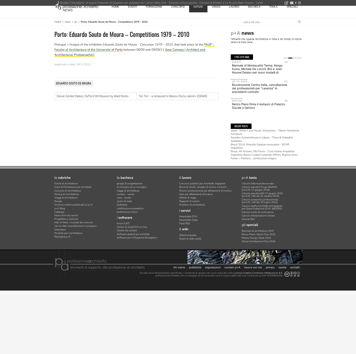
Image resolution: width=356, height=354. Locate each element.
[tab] (286, 58)
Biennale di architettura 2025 (258, 230)
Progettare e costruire (66, 219)
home (115, 6)
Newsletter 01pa (188, 220)
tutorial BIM (248, 219)
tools (273, 6)
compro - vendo (125, 194)
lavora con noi (253, 267)
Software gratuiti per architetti (133, 234)
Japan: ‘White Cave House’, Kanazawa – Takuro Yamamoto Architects (265, 132)
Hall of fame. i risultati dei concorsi (73, 222)
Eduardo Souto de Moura (73, 83)
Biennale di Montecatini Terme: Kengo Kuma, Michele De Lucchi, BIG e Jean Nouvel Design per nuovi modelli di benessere (257, 70)
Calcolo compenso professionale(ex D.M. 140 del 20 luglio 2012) (260, 201)
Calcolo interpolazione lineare (258, 215)
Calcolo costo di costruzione (257, 212)
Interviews (60, 229)
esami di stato (124, 201)
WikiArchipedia (187, 235)
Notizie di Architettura (66, 194)
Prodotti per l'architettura (68, 233)
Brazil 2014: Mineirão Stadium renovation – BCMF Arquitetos (260, 146)
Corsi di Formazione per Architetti (72, 187)
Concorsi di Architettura (67, 190)
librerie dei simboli (127, 230)
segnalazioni (213, 267)
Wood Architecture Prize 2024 (258, 241)
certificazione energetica (130, 208)
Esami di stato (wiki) (190, 238)
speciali (292, 6)
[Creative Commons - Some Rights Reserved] (292, 274)
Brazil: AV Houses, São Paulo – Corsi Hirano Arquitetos (263, 151)
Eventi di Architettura (66, 183)
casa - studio (124, 197)
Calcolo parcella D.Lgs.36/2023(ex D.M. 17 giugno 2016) (259, 188)
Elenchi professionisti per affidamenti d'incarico (205, 190)
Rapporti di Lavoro (189, 201)
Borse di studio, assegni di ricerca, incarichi (203, 187)
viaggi (216, 6)
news (68, 10)
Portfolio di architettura (192, 204)
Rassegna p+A (62, 236)
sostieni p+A (232, 267)
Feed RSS (184, 223)
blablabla (122, 204)
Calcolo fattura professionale (258, 183)
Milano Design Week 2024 (256, 238)
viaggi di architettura (128, 190)
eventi (132, 6)
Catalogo (59, 212)
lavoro (234, 6)
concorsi (178, 6)
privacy (270, 267)
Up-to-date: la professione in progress (75, 226)
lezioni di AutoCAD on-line (132, 227)
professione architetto (77, 6)
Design (58, 201)
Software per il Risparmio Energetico (137, 237)
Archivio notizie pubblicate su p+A (73, 204)
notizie (198, 6)
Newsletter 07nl (188, 216)
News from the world (66, 215)
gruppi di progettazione (130, 183)
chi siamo (179, 267)
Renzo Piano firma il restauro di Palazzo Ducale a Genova (258, 105)
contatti (295, 267)
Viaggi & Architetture (65, 197)
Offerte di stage (187, 197)
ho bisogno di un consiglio (131, 187)
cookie (282, 267)
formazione (154, 6)
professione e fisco (127, 212)
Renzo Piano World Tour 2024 (258, 234)
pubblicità (195, 267)
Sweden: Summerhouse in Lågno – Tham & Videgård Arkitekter (262, 139)
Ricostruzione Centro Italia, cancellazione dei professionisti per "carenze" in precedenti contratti (259, 88)
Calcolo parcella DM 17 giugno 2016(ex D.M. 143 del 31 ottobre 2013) (262, 195)
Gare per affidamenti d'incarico (196, 194)
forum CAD (123, 223)
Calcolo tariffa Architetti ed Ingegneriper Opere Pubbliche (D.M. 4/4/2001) (262, 207)
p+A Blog (59, 208)
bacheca (254, 6)
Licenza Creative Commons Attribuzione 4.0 (258, 273)
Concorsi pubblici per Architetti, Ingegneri (202, 183)
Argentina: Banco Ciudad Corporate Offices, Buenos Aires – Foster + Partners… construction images (265, 156)
